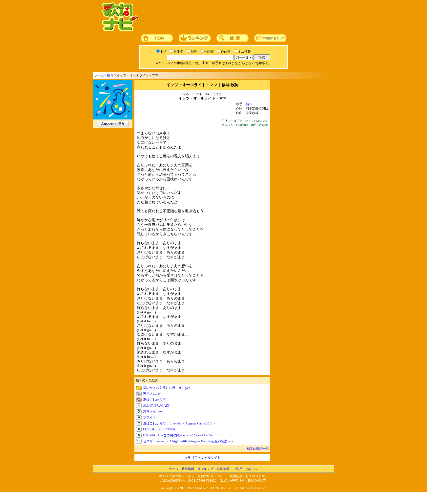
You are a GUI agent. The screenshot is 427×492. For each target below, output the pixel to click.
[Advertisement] (235, 17)
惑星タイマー (152, 411)
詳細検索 (223, 469)
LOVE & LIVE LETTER (159, 429)
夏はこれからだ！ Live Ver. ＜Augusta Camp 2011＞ (179, 423)
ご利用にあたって (245, 469)
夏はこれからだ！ (156, 399)
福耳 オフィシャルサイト (202, 457)
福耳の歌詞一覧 (258, 448)
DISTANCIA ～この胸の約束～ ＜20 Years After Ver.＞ (180, 435)
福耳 (110, 75)
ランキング (205, 469)
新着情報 (187, 469)
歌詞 (194, 51)
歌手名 (178, 51)
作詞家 (209, 51)
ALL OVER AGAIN (156, 405)
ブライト (149, 417)
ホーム (99, 75)
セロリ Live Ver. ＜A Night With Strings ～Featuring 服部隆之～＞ (188, 441)
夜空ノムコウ (152, 394)
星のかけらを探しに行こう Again (167, 388)
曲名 (163, 51)
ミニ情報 (244, 51)
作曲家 (226, 51)
